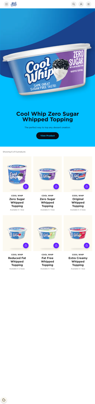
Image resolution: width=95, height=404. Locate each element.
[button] (6, 4)
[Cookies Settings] (4, 400)
